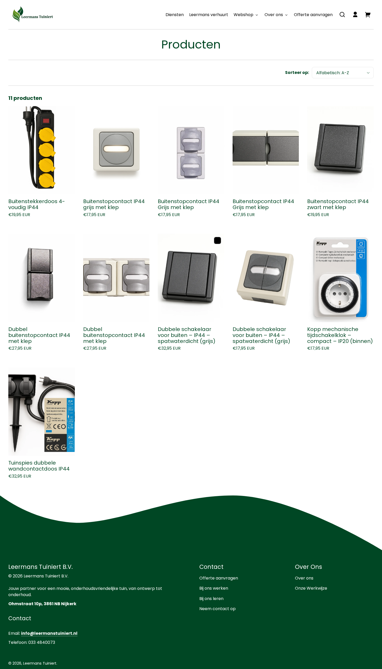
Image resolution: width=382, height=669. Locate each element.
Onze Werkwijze (311, 588)
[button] (342, 14)
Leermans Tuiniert (39, 663)
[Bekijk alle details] (41, 150)
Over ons (304, 578)
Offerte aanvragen (218, 578)
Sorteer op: (297, 72)
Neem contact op (217, 609)
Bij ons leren (211, 599)
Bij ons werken (213, 588)
